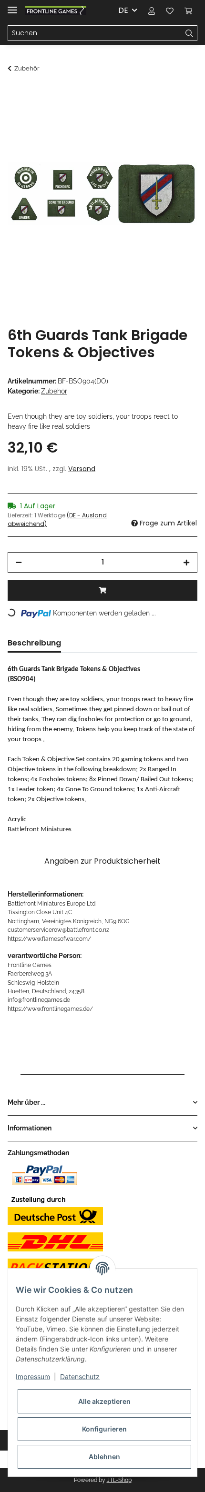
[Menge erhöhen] (186, 562)
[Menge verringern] (18, 562)
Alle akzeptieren (104, 1401)
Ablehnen (104, 1456)
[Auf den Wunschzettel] (177, 117)
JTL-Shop (119, 1480)
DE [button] (123, 10)
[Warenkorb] (188, 10)
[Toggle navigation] (12, 6)
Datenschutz (80, 1376)
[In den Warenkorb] (15, 94)
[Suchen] (189, 33)
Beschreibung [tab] (34, 642)
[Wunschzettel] (170, 10)
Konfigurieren (104, 1429)
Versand (81, 469)
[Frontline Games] (55, 10)
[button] (152, 10)
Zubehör (54, 391)
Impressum (33, 1376)
